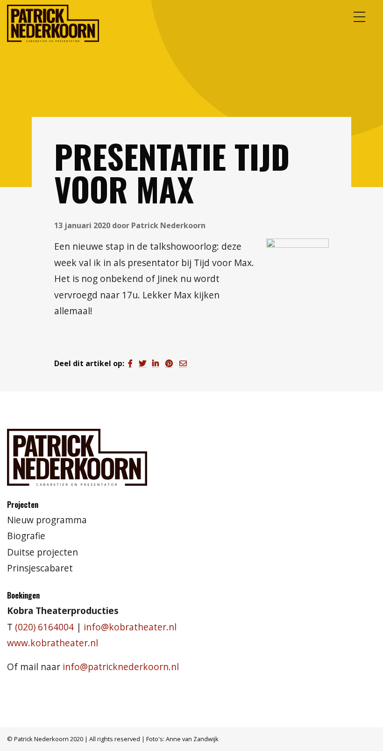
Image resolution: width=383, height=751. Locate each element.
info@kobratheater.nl (130, 627)
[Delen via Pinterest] (169, 363)
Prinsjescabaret (40, 567)
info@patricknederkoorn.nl (121, 666)
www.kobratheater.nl (52, 642)
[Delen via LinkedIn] (155, 363)
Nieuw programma (47, 519)
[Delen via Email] (183, 363)
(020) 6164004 (44, 627)
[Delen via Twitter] (142, 363)
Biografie (26, 535)
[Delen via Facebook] (130, 363)
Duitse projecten (42, 552)
